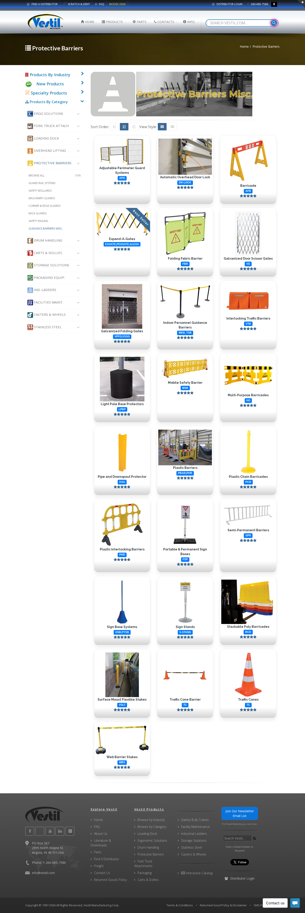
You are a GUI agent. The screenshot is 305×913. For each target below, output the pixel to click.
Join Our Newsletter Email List (240, 813)
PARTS (141, 22)
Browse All (55, 175)
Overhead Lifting (49, 150)
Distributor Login (229, 4)
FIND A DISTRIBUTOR (44, 4)
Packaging (145, 873)
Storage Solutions (51, 265)
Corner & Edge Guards (45, 206)
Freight (99, 866)
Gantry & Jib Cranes (195, 820)
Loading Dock (46, 138)
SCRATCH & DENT (78, 4)
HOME (89, 22)
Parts (97, 852)
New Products (50, 83)
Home (98, 820)
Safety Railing (38, 221)
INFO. (190, 22)
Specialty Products (48, 93)
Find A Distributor (106, 859)
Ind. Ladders (44, 289)
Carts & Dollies (47, 252)
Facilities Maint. (48, 302)
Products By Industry (49, 74)
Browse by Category (152, 827)
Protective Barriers (52, 163)
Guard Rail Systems (42, 183)
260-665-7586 (259, 4)
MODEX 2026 (117, 4)
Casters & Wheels (49, 314)
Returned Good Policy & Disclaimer (223, 905)
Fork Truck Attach (51, 125)
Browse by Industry (151, 820)
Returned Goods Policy (110, 880)
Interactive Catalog (199, 873)
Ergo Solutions (48, 113)
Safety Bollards (40, 191)
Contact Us (102, 873)
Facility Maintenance (195, 827)
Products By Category (48, 101)
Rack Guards (38, 213)
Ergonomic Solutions (152, 840)
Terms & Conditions (180, 905)
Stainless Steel (47, 327)
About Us (100, 833)
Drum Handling (47, 240)
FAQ (101, 4)
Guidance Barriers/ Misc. (46, 228)
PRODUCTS (114, 22)
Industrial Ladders (194, 833)
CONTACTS (165, 22)
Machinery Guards (42, 198)
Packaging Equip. (49, 277)
